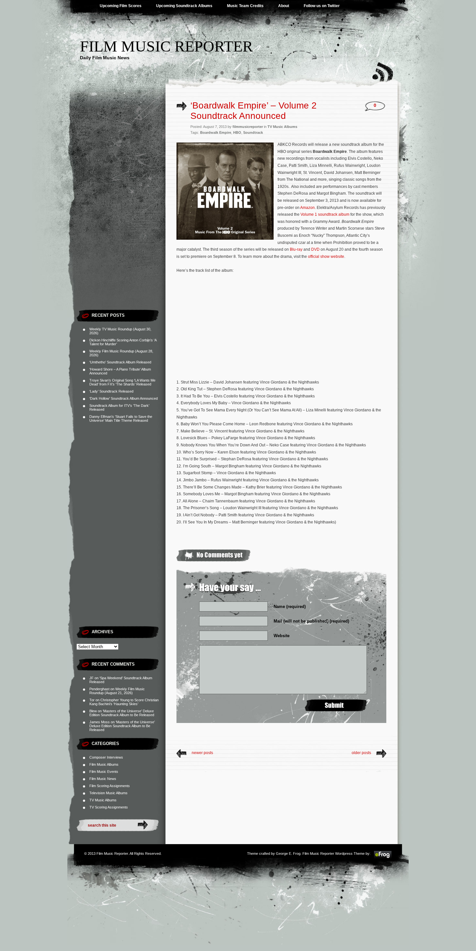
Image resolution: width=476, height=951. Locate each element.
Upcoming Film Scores (121, 6)
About (283, 6)
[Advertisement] (120, 209)
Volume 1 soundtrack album (324, 214)
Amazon (307, 207)
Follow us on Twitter (322, 6)
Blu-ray (296, 249)
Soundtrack (253, 132)
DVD (315, 249)
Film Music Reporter (166, 46)
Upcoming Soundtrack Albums (184, 6)
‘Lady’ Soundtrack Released (111, 391)
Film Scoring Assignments (109, 786)
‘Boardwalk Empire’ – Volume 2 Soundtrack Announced (253, 110)
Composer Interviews (106, 757)
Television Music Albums (108, 793)
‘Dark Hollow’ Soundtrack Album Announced (123, 398)
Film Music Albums (104, 764)
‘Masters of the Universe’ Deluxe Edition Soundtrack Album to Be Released (121, 713)
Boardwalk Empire (215, 132)
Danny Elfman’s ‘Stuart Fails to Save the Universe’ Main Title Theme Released (120, 418)
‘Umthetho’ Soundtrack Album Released (120, 362)
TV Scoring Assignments (108, 807)
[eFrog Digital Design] (383, 858)
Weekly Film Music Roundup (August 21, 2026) (117, 691)
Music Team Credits (245, 6)
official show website (326, 256)
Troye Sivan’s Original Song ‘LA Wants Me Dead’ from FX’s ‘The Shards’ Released (122, 382)
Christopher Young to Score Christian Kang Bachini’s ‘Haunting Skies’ (124, 702)
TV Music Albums (103, 800)
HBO (237, 132)
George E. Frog (288, 853)
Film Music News (102, 779)
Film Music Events (103, 771)
